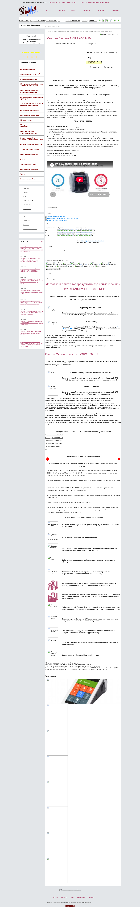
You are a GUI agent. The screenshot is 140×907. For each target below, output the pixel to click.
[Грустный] (67, 263)
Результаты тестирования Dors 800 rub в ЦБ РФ (63, 150)
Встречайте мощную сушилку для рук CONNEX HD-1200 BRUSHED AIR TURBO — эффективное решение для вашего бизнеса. (31, 249)
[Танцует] (104, 263)
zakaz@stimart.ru (89, 21)
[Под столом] (50, 264)
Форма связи (27, 209)
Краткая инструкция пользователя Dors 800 (61, 156)
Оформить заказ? (54, 2)
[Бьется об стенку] (88, 266)
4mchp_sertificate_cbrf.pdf (56, 216)
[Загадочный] (75, 264)
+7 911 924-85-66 (72, 21)
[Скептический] (101, 266)
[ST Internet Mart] (28, 11)
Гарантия (101, 10)
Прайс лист (115, 10)
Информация (27, 221)
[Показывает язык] (91, 264)
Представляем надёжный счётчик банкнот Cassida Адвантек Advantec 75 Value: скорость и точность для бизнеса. (31, 281)
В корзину (94, 67)
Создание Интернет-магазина (55, 902)
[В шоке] (74, 263)
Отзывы (25, 196)
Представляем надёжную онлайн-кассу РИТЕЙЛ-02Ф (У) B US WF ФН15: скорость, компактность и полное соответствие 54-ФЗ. (31, 344)
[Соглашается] (51, 266)
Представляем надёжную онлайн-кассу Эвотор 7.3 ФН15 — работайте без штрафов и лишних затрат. (31, 302)
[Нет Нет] (78, 266)
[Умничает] (103, 264)
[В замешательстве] (63, 264)
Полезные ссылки (28, 200)
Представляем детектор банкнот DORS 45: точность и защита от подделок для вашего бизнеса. (30, 270)
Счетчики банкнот (88, 31)
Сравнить (108, 67)
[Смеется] (49, 263)
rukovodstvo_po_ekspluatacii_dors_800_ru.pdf (62, 218)
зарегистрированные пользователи (92, 241)
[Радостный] (61, 266)
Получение (86, 10)
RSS (42, 241)
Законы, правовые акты (30, 229)
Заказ (73, 10)
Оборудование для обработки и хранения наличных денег (67, 31)
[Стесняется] (95, 263)
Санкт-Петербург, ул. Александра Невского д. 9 (39, 21)
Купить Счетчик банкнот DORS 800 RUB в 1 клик (101, 52)
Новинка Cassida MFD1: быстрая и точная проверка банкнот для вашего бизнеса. (31, 333)
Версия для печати (112, 34)
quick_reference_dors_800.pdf (57, 220)
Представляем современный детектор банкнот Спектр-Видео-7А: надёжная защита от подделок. (31, 313)
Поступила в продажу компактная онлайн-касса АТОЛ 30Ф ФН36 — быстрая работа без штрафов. (30, 260)
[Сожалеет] (70, 266)
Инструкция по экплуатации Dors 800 (59, 153)
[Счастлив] (112, 263)
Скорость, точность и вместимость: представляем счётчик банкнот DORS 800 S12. (31, 292)
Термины (26, 225)
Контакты (62, 10)
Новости (25, 192)
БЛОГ (25, 216)
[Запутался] (111, 264)
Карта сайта (27, 205)
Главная (49, 31)
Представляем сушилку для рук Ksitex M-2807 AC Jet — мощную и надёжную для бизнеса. (31, 323)
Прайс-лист (26, 188)
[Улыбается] (57, 263)
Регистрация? (105, 2)
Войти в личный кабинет (89, 2)
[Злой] (82, 264)
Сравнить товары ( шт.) (68, 2)
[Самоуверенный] (84, 263)
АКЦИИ (48, 10)
